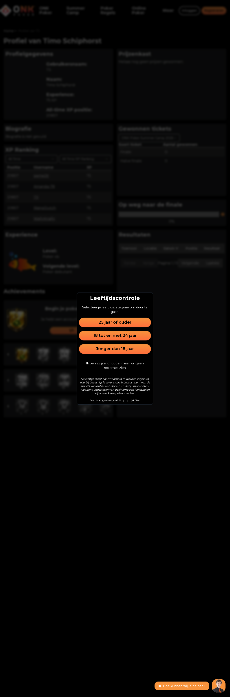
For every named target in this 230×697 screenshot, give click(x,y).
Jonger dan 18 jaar (115, 348)
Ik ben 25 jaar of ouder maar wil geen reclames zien (115, 365)
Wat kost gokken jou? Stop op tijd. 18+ (114, 400)
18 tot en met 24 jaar (115, 335)
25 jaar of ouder (115, 322)
